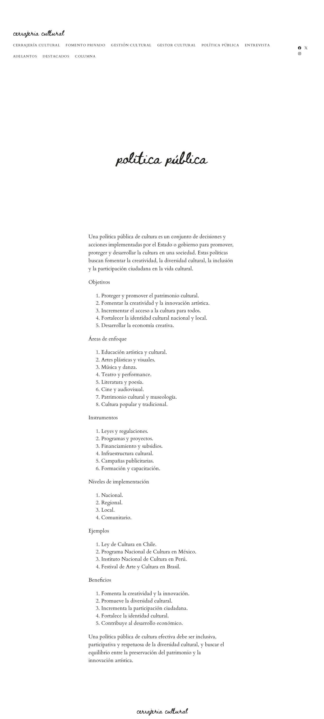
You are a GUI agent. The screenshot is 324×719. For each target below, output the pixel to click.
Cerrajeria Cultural (38, 32)
